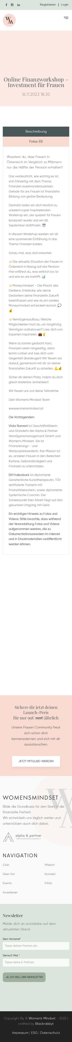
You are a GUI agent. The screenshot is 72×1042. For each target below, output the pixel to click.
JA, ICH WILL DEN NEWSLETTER (24, 977)
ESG (34, 1033)
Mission (49, 865)
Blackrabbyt (44, 1024)
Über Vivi (9, 874)
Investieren (10, 892)
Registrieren (48, 4)
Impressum (20, 1033)
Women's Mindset (42, 1018)
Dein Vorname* (12, 939)
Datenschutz (50, 1033)
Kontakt (50, 874)
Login (65, 4)
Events (7, 883)
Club (6, 865)
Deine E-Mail (11, 955)
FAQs (48, 883)
